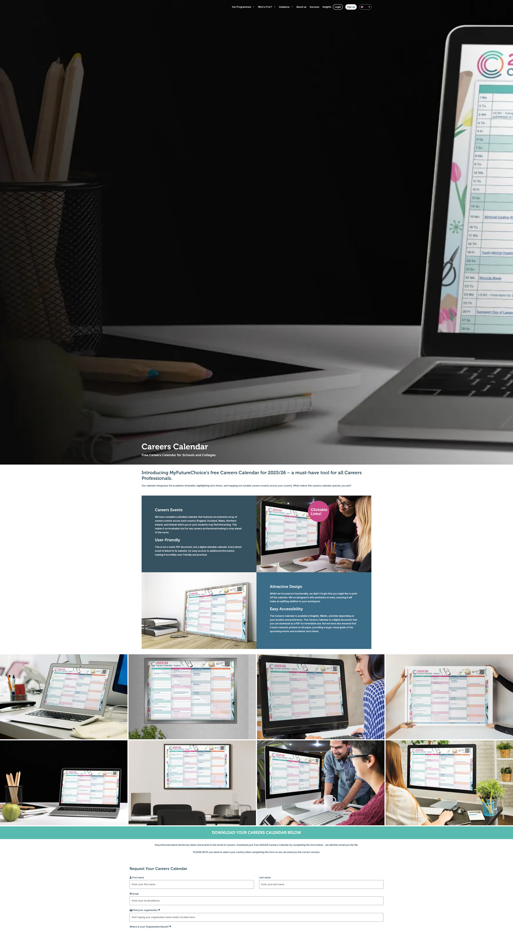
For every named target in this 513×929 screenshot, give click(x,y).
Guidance (284, 7)
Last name (265, 877)
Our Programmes (241, 7)
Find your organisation (145, 910)
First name (138, 877)
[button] (365, 7)
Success (314, 7)
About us (301, 7)
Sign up (351, 7)
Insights (326, 7)
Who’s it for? (265, 7)
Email (135, 894)
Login (338, 7)
